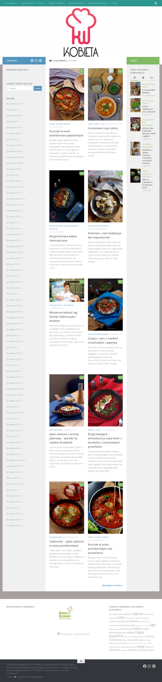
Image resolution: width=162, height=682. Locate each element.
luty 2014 (13, 436)
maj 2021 (13, 109)
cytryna (122, 621)
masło (136, 628)
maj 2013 (13, 490)
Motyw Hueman (37, 677)
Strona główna (10, 3)
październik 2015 (16, 317)
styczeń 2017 (14, 228)
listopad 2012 (15, 525)
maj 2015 (13, 347)
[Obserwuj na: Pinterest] (40, 60)
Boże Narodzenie (116, 614)
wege (141, 646)
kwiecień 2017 (15, 210)
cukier (120, 617)
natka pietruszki (138, 636)
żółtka (151, 650)
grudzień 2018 (15, 151)
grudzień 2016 (15, 234)
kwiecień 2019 (15, 127)
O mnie (114, 3)
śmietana (124, 650)
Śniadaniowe (55, 305)
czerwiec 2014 (15, 412)
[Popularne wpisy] (143, 78)
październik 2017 (16, 198)
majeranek (117, 629)
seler (131, 643)
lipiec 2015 (13, 335)
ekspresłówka (129, 625)
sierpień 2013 (15, 472)
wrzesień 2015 (15, 323)
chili (145, 614)
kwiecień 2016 (15, 282)
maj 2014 (13, 418)
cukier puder (130, 618)
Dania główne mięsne (59, 124)
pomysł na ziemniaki (117, 643)
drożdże (119, 625)
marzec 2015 (14, 359)
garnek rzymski (141, 625)
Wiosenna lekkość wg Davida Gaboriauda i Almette (63, 316)
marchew (126, 628)
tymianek (133, 647)
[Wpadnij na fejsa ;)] (32, 60)
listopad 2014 (15, 383)
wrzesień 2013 (15, 466)
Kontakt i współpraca (97, 3)
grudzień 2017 (15, 187)
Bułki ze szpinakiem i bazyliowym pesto (147, 183)
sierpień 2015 (15, 329)
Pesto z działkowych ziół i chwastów (149, 109)
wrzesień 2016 (15, 252)
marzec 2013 (14, 501)
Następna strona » (112, 585)
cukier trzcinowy (142, 618)
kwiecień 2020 (15, 115)
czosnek (132, 621)
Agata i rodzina (56, 3)
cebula (137, 613)
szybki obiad (124, 647)
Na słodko (146, 144)
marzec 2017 (14, 216)
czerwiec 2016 (15, 270)
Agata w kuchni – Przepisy (32, 3)
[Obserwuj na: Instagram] (36, 60)
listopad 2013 (15, 454)
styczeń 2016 (14, 299)
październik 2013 (16, 460)
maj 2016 (13, 276)
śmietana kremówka (138, 650)
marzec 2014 (14, 430)
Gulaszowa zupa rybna (103, 128)
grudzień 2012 (15, 519)
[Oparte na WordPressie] (15, 677)
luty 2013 (13, 507)
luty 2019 (13, 139)
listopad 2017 (15, 193)
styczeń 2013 (14, 513)
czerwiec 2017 (15, 204)
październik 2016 (16, 246)
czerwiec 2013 (15, 484)
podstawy (147, 640)
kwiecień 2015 (15, 353)
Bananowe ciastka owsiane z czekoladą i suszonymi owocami (147, 156)
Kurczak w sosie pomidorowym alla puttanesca (100, 548)
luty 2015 (13, 365)
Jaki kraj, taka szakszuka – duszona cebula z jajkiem (149, 132)
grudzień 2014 (15, 377)
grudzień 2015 (15, 305)
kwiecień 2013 (15, 496)
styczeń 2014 (14, 442)
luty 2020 (13, 121)
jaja (152, 624)
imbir (148, 625)
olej (147, 636)
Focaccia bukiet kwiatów (148, 91)
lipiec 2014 (13, 406)
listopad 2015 (15, 311)
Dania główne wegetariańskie (64, 226)
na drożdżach (148, 84)
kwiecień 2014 (15, 424)
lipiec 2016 (13, 264)
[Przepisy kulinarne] (66, 620)
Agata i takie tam (75, 3)
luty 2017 (13, 222)
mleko (130, 632)
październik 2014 (16, 389)
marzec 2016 (14, 288)
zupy (102, 124)
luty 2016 (13, 294)
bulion (128, 614)
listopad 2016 (15, 240)
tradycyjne (93, 124)
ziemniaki (114, 650)
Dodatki (53, 229)
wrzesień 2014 (15, 395)
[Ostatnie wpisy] (134, 78)
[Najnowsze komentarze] (151, 78)
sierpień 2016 (15, 258)
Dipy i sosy (146, 101)
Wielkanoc (149, 647)
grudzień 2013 (15, 448)
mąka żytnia (128, 637)
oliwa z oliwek (127, 640)
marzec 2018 (14, 169)
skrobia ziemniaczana (140, 643)
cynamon (113, 621)
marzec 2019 (14, 133)
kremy (91, 430)
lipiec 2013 (13, 478)
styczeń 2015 (14, 371)
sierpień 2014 (15, 400)
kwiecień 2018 (15, 163)
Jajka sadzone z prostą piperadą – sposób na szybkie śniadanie (64, 438)
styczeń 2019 (14, 145)
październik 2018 (16, 157)
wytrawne (69, 305)
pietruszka (138, 639)
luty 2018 (13, 175)
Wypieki (145, 87)
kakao (111, 629)
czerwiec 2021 (15, 103)
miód (124, 632)
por (128, 643)
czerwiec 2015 (15, 341)
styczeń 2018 (14, 181)
